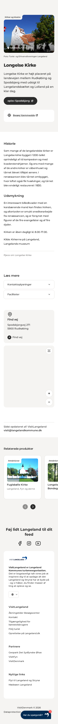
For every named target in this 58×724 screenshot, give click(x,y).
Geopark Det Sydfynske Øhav (25, 652)
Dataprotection (12, 712)
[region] (29, 376)
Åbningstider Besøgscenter (24, 613)
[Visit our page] (20, 543)
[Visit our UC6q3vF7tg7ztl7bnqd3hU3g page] (38, 543)
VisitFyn (13, 656)
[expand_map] (49, 350)
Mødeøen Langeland (20, 684)
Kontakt (13, 617)
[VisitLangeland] (18, 558)
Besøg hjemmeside (24, 115)
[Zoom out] (49, 402)
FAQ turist (14, 629)
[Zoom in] (49, 393)
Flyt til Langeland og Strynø (24, 680)
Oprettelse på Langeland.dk (24, 633)
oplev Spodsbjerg (19, 100)
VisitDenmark (16, 661)
